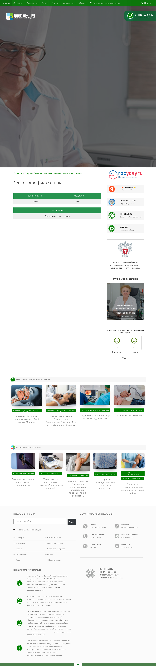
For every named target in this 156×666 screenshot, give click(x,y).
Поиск (147, 3)
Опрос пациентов (55, 543)
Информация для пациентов (26, 411)
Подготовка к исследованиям (129, 415)
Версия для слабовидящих (28, 530)
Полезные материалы (23, 473)
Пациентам (68, 3)
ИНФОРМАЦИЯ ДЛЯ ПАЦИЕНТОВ (33, 379)
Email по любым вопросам (131, 217)
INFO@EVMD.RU (126, 214)
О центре (18, 3)
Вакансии (20, 549)
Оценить (125, 358)
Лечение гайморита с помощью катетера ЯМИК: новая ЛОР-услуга (27, 419)
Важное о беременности (132, 473)
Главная (6, 3)
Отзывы (82, 3)
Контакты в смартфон (56, 549)
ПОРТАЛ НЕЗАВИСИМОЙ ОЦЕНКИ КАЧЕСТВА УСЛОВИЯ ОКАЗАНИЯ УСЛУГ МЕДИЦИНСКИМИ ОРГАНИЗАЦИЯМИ (125, 265)
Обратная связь (54, 560)
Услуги (55, 3)
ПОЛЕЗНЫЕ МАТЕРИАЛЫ (28, 447)
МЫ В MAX (124, 227)
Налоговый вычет (54, 537)
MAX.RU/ (93, 548)
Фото (18, 560)
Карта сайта (21, 554)
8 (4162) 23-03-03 (96, 538)
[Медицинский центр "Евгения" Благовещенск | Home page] (20, 16)
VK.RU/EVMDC (127, 548)
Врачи (45, 3)
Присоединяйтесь (127, 230)
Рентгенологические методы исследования (58, 173)
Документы (32, 3)
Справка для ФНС (127, 204)
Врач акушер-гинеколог (126, 305)
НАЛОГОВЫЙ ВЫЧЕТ (127, 201)
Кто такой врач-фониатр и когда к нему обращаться (23, 482)
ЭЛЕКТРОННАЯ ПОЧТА (129, 535)
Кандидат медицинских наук (125, 308)
